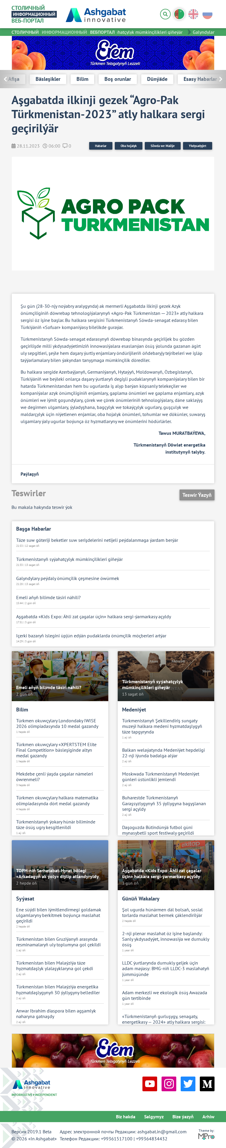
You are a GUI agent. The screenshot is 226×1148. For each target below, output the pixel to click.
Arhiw (208, 1116)
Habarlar (101, 146)
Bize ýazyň (183, 1116)
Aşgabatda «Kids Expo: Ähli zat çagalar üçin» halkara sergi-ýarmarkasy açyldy (93, 616)
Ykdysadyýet (197, 146)
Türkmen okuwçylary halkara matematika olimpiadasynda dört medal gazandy (57, 800)
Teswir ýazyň (197, 495)
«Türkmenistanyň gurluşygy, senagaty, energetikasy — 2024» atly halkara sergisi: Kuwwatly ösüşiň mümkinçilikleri (163, 1022)
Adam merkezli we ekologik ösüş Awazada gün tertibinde (164, 995)
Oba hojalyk (129, 146)
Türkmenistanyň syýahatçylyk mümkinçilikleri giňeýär (124, 32)
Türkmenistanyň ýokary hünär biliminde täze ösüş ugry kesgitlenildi (55, 824)
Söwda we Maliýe (163, 146)
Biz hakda (125, 1116)
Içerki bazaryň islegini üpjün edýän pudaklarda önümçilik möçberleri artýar (91, 636)
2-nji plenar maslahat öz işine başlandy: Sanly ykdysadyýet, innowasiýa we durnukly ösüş (165, 939)
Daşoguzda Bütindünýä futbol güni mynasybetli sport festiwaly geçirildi (158, 830)
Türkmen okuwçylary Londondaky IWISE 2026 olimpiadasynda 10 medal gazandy (57, 723)
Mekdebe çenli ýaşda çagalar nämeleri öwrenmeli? (54, 776)
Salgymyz (154, 1116)
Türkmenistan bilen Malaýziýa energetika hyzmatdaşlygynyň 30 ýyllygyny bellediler (58, 989)
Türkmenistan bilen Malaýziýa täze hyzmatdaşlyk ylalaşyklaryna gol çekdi (54, 965)
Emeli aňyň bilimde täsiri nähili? (48, 597)
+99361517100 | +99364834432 (134, 1139)
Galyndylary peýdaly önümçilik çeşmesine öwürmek (67, 578)
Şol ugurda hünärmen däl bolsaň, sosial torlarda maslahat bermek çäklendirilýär (162, 912)
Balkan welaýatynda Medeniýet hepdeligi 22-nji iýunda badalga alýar (163, 752)
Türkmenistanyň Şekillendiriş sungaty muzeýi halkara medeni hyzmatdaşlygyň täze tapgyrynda (162, 726)
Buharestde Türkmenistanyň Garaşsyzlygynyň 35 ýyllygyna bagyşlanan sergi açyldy (164, 803)
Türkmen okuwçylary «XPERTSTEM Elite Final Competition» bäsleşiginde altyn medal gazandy (56, 750)
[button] (207, 79)
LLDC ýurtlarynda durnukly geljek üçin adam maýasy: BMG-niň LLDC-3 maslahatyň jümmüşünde (165, 968)
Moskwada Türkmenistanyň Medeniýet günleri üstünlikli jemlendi (160, 776)
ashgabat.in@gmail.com (162, 1131)
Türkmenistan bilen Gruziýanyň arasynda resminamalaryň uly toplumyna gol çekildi (58, 942)
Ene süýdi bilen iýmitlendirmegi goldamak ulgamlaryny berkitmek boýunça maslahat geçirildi (58, 915)
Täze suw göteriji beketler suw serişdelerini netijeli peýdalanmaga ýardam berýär (97, 540)
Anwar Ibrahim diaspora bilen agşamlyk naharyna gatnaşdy (56, 1013)
